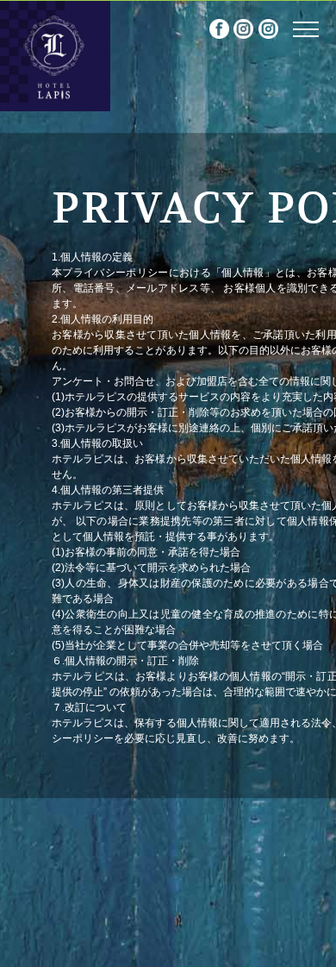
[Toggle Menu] (306, 29)
